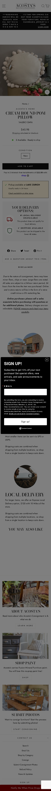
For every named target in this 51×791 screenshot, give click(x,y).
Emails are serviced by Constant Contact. (24, 413)
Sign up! (25, 421)
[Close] (47, 359)
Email (8, 386)
